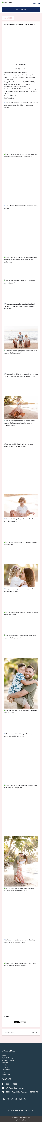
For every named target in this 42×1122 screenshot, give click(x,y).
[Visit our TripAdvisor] (20, 1099)
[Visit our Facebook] (4, 1099)
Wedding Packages (8, 1060)
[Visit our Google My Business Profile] (8, 1099)
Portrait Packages (8, 1058)
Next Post (34, 1032)
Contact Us (6, 1074)
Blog (3, 1072)
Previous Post (9, 1032)
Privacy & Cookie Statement (21, 1120)
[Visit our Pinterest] (16, 1099)
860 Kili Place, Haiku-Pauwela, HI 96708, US (22, 1092)
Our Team (5, 1067)
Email (24, 1022)
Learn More (6, 1070)
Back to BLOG (8, 18)
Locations (5, 1065)
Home (4, 1056)
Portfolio (5, 1063)
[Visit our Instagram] (12, 1099)
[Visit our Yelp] (25, 1099)
